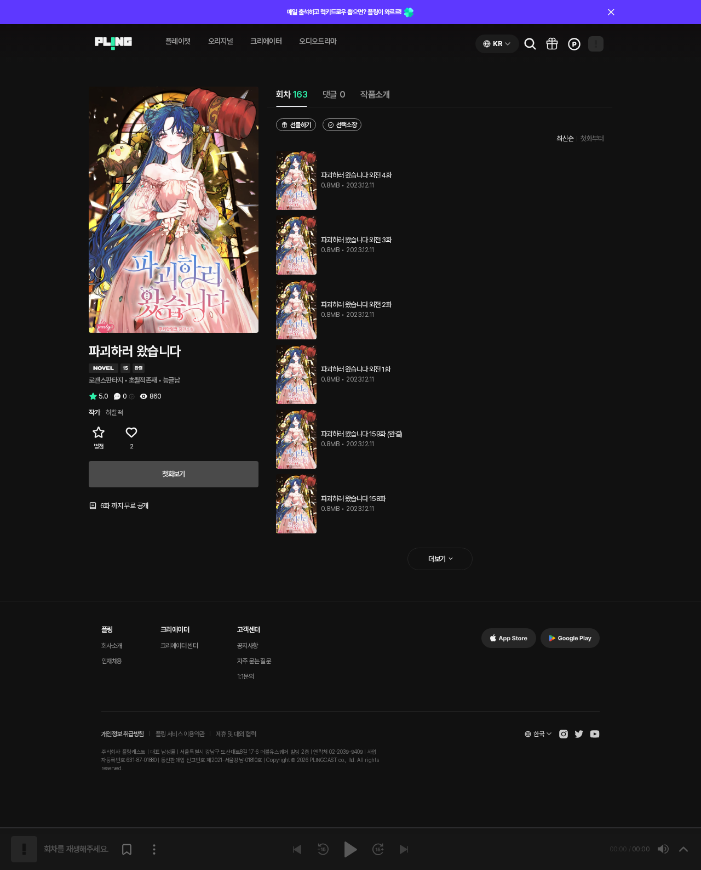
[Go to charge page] (574, 44)
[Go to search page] (530, 44)
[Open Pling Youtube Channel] (595, 734)
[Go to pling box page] (552, 44)
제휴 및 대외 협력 (236, 734)
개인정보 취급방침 (122, 734)
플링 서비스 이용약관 (180, 734)
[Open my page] (596, 44)
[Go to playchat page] (113, 43)
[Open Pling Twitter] (578, 734)
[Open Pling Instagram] (563, 734)
